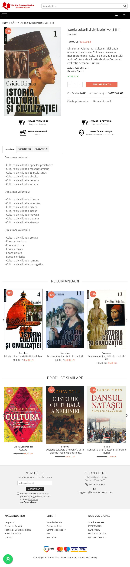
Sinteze (80, 71)
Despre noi (10, 522)
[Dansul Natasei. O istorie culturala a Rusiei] (106, 414)
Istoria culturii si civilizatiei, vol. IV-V (23, 356)
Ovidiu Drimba (81, 68)
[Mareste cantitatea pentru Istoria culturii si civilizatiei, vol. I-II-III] (80, 84)
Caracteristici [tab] (25, 148)
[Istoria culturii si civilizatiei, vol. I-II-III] (32, 71)
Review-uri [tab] (41, 148)
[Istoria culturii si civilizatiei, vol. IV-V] (23, 319)
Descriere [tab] (9, 149)
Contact (8, 537)
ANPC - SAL (51, 537)
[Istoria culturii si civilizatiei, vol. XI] (65, 319)
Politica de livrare (13, 533)
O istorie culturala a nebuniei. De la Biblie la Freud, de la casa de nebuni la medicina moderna (65, 451)
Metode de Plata (54, 522)
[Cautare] (125, 6)
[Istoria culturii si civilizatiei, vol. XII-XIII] (106, 319)
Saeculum (72, 34)
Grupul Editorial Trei (23, 446)
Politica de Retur (54, 526)
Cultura (23, 449)
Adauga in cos (102, 84)
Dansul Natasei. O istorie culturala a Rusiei (106, 451)
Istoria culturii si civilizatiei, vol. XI (65, 356)
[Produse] (5, 16)
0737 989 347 (97, 484)
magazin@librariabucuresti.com (95, 492)
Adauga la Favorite (79, 101)
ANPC (49, 533)
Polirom (65, 446)
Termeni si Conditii (13, 526)
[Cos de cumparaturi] (124, 15)
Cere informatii (103, 101)
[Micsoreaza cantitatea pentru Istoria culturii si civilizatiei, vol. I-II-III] (69, 84)
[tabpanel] (32, 71)
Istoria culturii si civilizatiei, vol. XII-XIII (106, 358)
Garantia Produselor (55, 529)
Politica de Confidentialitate (29, 501)
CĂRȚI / (15, 22)
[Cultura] (23, 414)
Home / (6, 22)
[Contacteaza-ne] (116, 15)
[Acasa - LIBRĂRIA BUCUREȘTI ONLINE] (18, 6)
